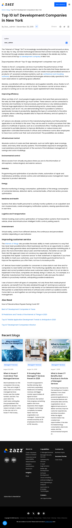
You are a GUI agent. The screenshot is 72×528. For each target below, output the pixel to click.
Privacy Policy (37, 518)
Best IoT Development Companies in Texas (18, 309)
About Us (29, 449)
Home (4, 10)
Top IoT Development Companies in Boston (19, 325)
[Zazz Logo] (13, 450)
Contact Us (22, 518)
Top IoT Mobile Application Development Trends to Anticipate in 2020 (29, 319)
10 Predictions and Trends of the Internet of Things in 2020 (24, 314)
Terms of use (46, 518)
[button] (60, 27)
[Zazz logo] (8, 4)
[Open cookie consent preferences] (5, 523)
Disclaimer (30, 518)
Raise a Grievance (62, 518)
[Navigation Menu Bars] (69, 4)
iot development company (29, 56)
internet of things (12, 244)
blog (8, 10)
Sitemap (53, 518)
